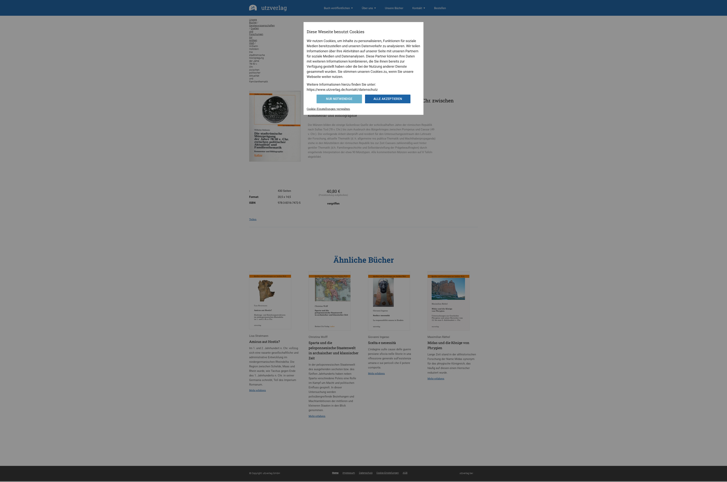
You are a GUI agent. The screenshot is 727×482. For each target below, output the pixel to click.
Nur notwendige (339, 99)
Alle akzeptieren (388, 99)
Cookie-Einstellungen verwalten (328, 109)
